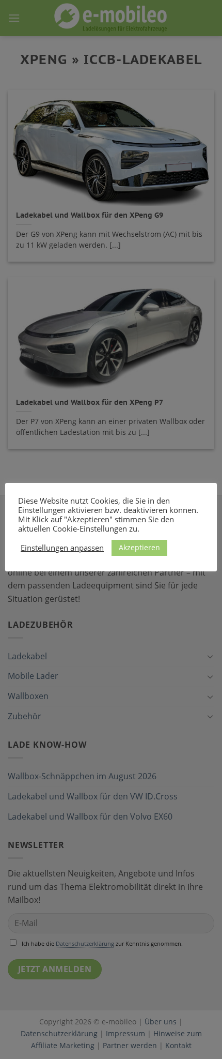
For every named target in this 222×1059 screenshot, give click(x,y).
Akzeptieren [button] (139, 547)
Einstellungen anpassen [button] (62, 547)
